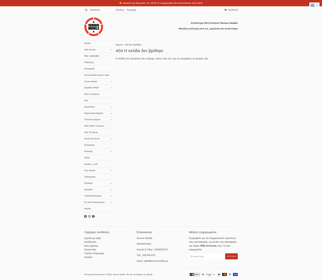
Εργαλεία (98, 183)
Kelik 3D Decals (91, 132)
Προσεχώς (89, 62)
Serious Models (119, 274)
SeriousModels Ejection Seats (96, 75)
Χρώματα (98, 189)
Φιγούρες (98, 151)
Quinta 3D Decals (98, 138)
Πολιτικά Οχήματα (98, 119)
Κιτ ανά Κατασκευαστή (98, 202)
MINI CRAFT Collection (94, 125)
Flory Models (98, 170)
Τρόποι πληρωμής (94, 253)
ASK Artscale (98, 49)
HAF (86, 100)
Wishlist (87, 208)
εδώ (170, 58)
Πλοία (87, 157)
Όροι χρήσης (91, 245)
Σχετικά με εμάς (92, 238)
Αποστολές (90, 249)
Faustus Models (98, 81)
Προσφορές (89, 68)
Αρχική (87, 43)
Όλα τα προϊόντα (91, 94)
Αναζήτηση (90, 242)
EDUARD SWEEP (98, 87)
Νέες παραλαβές (91, 55)
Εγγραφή (131, 9)
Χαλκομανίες (90, 176)
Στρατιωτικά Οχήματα (98, 113)
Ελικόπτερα (89, 145)
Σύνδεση (120, 9)
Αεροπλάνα (98, 106)
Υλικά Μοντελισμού (98, 195)
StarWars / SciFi (91, 164)
